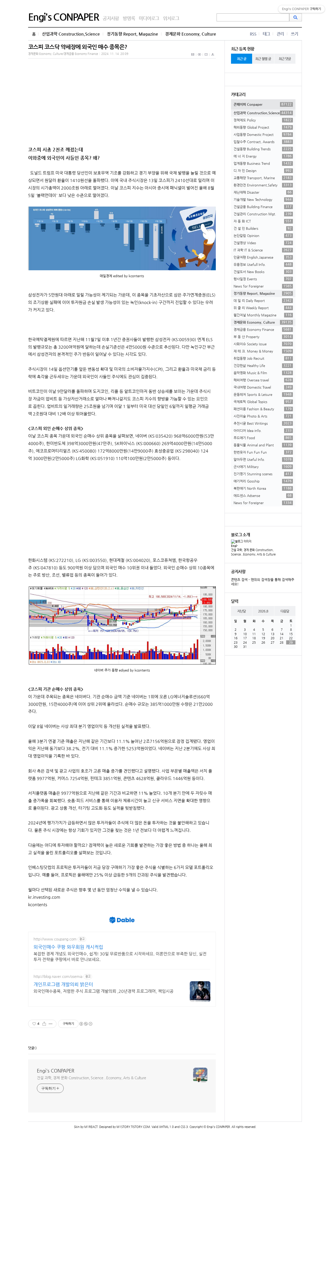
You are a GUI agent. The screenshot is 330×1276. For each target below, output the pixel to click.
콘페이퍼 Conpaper (263, 104)
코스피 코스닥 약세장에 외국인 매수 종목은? (77, 47)
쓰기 (294, 33)
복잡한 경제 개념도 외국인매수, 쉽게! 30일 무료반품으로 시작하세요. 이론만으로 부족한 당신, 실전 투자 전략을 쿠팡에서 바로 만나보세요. (120, 956)
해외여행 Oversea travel (263, 380)
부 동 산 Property (263, 336)
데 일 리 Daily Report (263, 300)
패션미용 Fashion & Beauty (263, 409)
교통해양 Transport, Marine (263, 178)
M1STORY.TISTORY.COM (133, 1126)
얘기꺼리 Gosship (263, 481)
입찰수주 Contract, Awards (263, 142)
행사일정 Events (263, 279)
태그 (266, 33)
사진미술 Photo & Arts (263, 416)
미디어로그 (149, 18)
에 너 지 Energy (263, 156)
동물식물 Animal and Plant (263, 445)
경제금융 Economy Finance (263, 329)
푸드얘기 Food (263, 438)
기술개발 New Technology (263, 199)
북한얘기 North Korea (263, 488)
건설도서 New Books (263, 271)
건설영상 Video (263, 243)
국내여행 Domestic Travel (263, 387)
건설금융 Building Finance (263, 207)
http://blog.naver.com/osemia (58, 976)
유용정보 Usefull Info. (263, 264)
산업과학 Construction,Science (71, 33)
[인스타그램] (206, 57)
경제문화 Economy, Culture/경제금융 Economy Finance (63, 53)
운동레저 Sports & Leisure (263, 394)
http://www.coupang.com (55, 939)
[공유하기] (44, 1024)
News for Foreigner (263, 286)
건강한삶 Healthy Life (263, 365)
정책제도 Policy (263, 120)
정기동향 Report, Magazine (132, 33)
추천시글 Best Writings (263, 423)
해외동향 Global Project (263, 127)
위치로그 (171, 18)
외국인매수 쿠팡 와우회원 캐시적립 (68, 947)
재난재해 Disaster (263, 192)
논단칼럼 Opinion (263, 235)
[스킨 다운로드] (213, 57)
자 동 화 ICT (263, 221)
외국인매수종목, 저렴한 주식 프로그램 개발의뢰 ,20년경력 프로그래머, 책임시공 (104, 991)
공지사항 (111, 18)
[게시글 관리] (50, 1024)
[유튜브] (199, 57)
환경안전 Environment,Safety (263, 185)
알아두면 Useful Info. (263, 459)
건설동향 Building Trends (263, 149)
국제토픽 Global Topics (263, 401)
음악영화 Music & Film (263, 373)
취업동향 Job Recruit (263, 358)
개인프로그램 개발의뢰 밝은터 (63, 984)
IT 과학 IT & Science (263, 250)
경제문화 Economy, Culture (190, 33)
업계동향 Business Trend (263, 163)
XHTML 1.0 (166, 1126)
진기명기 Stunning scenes (263, 474)
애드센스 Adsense (263, 495)
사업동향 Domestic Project (263, 134)
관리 (280, 33)
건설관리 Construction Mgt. (263, 214)
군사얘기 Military (263, 466)
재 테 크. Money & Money (263, 351)
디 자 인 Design (263, 170)
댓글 (31, 1048)
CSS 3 (184, 1126)
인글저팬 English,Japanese (263, 257)
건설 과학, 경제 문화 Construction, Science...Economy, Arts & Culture (91, 1078)
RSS (253, 33)
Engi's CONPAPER (63, 16)
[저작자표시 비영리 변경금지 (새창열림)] (86, 1024)
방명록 (129, 18)
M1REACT (91, 1126)
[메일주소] (193, 57)
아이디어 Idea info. (263, 430)
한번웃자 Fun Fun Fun (263, 452)
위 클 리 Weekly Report (263, 308)
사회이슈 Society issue (263, 344)
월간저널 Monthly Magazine (263, 315)
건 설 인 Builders (263, 228)
